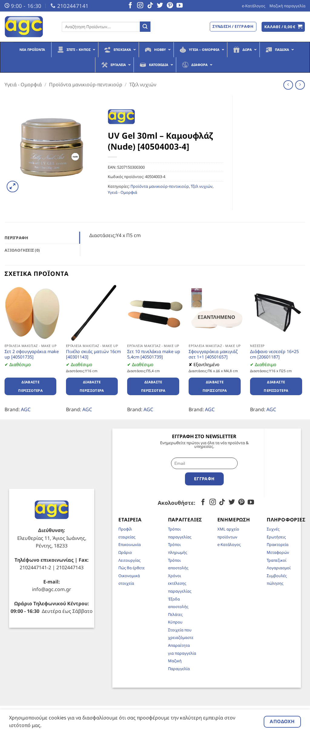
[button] (283, 27)
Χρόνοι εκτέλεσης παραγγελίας (179, 583)
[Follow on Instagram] (140, 5)
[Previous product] (300, 85)
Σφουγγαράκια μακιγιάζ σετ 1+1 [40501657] (213, 354)
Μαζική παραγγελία (287, 5)
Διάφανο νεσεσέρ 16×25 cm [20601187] (274, 354)
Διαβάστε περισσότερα (30, 386)
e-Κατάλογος (253, 5)
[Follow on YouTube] (179, 5)
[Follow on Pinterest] (170, 5)
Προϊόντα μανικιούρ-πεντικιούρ (85, 84)
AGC (26, 409)
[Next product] (288, 85)
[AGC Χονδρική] (29, 27)
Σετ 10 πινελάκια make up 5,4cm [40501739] (153, 354)
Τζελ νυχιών (142, 84)
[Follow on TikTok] (150, 5)
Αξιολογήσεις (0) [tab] (22, 250)
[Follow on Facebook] (130, 5)
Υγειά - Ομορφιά (23, 84)
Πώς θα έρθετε (131, 567)
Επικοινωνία (129, 544)
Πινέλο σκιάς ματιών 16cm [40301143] (93, 354)
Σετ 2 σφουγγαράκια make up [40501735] (32, 354)
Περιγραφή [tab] (16, 237)
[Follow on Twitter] (160, 5)
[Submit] (145, 26)
